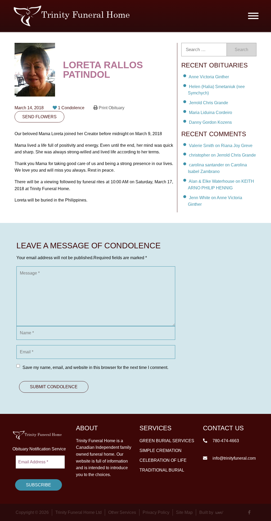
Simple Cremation (160, 450)
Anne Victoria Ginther (209, 77)
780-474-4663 (225, 440)
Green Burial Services (166, 440)
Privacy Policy (156, 512)
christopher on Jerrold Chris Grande (222, 155)
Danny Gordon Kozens (210, 122)
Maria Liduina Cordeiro (210, 112)
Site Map (184, 512)
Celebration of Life (163, 460)
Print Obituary (111, 108)
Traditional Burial (161, 470)
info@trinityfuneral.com (233, 458)
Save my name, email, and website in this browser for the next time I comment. (95, 367)
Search (241, 49)
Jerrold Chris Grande (208, 102)
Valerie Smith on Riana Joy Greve (220, 145)
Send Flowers (39, 117)
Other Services (122, 512)
